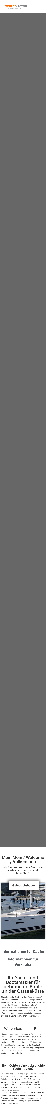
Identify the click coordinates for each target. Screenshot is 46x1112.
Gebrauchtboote (23, 885)
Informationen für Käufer (23, 951)
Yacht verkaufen (34, 997)
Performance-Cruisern (10, 1090)
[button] (41, 7)
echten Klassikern (25, 1087)
